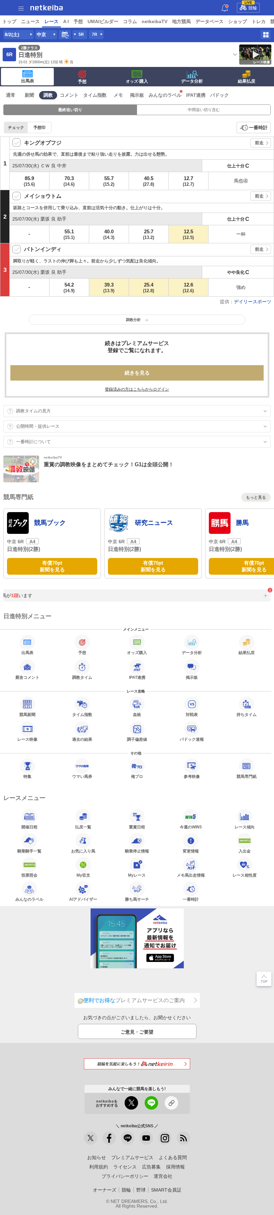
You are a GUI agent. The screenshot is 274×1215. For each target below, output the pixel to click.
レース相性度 (245, 875)
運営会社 (163, 1176)
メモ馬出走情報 (191, 875)
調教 (48, 95)
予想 (78, 21)
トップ (9, 21)
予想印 (39, 127)
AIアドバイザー (83, 899)
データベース (209, 21)
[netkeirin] (137, 1063)
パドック (219, 95)
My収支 (83, 875)
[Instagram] (164, 1138)
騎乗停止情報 (137, 851)
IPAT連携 (196, 95)
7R (94, 34)
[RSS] (183, 1138)
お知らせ (96, 1157)
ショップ (237, 21)
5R (81, 34)
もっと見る (256, 497)
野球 (141, 1190)
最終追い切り (70, 109)
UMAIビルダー (103, 21)
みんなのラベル (165, 95)
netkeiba (46, 7)
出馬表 (27, 80)
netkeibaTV (154, 21)
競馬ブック (50, 522)
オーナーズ (104, 1190)
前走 (259, 142)
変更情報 (191, 851)
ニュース (30, 21)
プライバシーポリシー (125, 1176)
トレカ (259, 21)
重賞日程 (137, 827)
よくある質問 (173, 1157)
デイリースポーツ (252, 301)
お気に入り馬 (83, 851)
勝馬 (242, 522)
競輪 (251, 6)
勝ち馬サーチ (137, 899)
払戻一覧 (83, 827)
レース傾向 (245, 827)
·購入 (137, 81)
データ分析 (192, 81)
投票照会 (29, 875)
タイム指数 (95, 95)
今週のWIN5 (191, 827)
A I (66, 21)
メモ (118, 95)
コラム (130, 21)
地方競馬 (181, 21)
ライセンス (125, 1166)
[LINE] (127, 1138)
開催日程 (29, 827)
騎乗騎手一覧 (29, 851)
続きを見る (137, 373)
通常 (10, 95)
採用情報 (175, 1166)
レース (51, 21)
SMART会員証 (166, 1190)
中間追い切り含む (204, 109)
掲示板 (137, 95)
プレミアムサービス (132, 1157)
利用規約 (98, 1166)
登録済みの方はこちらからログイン (137, 389)
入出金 (245, 851)
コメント (69, 95)
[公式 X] (90, 1138)
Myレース (137, 875)
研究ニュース (154, 522)
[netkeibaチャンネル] (146, 1138)
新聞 (29, 95)
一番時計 (258, 127)
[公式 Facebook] (109, 1138)
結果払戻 (246, 81)
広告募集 (151, 1166)
